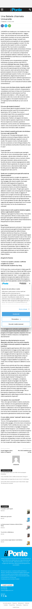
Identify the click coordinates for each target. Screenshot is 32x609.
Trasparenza (25, 605)
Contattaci (6, 605)
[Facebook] (2, 25)
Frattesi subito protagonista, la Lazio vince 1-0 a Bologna (15, 479)
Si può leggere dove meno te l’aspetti (6, 451)
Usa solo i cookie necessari (16, 324)
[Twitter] (5, 25)
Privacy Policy (12, 605)
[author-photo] (16, 459)
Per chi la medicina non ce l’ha (24, 451)
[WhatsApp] (9, 25)
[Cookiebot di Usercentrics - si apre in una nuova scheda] (19, 284)
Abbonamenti (21, 603)
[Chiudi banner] (29, 283)
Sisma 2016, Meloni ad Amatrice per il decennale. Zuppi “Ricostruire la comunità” (14, 482)
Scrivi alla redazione (7, 603)
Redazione (15, 603)
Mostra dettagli (23, 309)
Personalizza (15, 319)
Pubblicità (27, 603)
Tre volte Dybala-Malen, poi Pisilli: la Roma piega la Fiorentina (13, 473)
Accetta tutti (16, 314)
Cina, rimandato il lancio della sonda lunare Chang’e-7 (14, 476)
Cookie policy (19, 605)
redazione (4, 21)
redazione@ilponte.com (7, 590)
